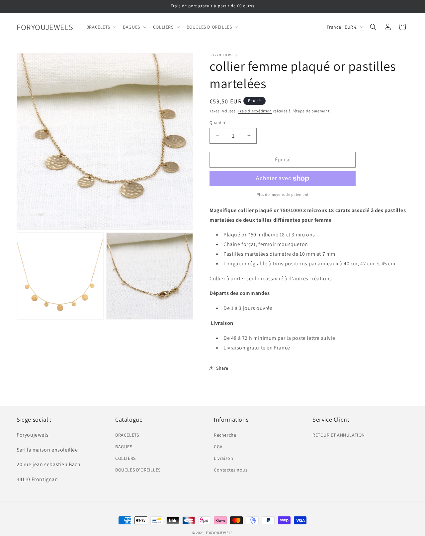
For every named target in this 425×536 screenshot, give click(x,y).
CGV (218, 447)
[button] (100, 27)
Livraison (223, 458)
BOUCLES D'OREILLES (138, 470)
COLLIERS (125, 458)
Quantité (218, 122)
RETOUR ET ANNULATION (338, 435)
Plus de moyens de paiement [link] (283, 194)
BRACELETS (127, 435)
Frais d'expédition (255, 110)
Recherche (225, 435)
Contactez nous (230, 470)
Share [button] (222, 368)
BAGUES (123, 447)
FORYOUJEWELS (219, 532)
